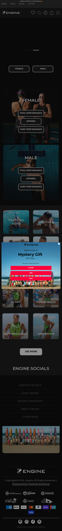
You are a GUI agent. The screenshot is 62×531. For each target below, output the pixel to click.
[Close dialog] (59, 244)
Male (31, 273)
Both (31, 278)
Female (31, 268)
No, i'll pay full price (31, 284)
